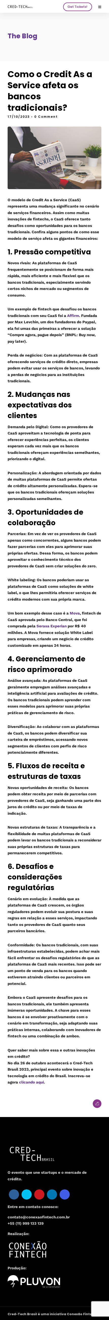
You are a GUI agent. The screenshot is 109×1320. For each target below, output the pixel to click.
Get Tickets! (77, 6)
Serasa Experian (52, 626)
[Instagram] (65, 1194)
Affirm (73, 315)
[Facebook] (14, 1194)
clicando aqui (31, 1082)
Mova (75, 613)
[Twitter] (27, 1194)
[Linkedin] (52, 1194)
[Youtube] (39, 1194)
